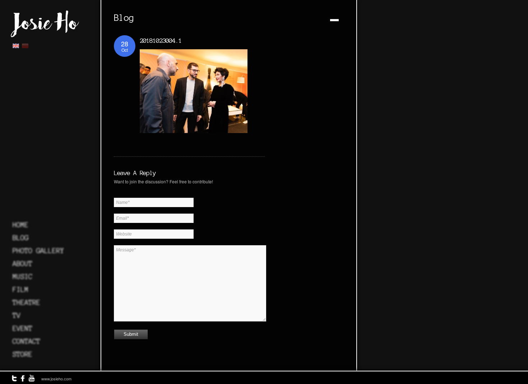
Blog (20, 238)
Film (20, 289)
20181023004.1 (161, 40)
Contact (26, 341)
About (22, 264)
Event (22, 328)
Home (20, 225)
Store (22, 354)
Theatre (26, 302)
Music (22, 276)
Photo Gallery (38, 251)
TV (16, 315)
